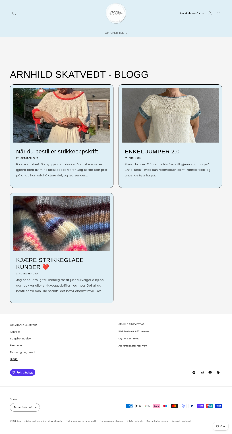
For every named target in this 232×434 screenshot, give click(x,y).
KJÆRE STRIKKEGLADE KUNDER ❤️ (50, 263)
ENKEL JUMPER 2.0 (152, 151)
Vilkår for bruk (135, 421)
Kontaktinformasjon (157, 421)
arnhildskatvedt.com (30, 421)
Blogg (14, 359)
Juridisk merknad (181, 421)
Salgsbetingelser (21, 338)
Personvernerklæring (111, 421)
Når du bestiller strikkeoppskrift (57, 151)
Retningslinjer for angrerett (81, 421)
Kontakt (15, 331)
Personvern (17, 345)
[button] (14, 13)
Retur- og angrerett (22, 352)
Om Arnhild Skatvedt (23, 325)
